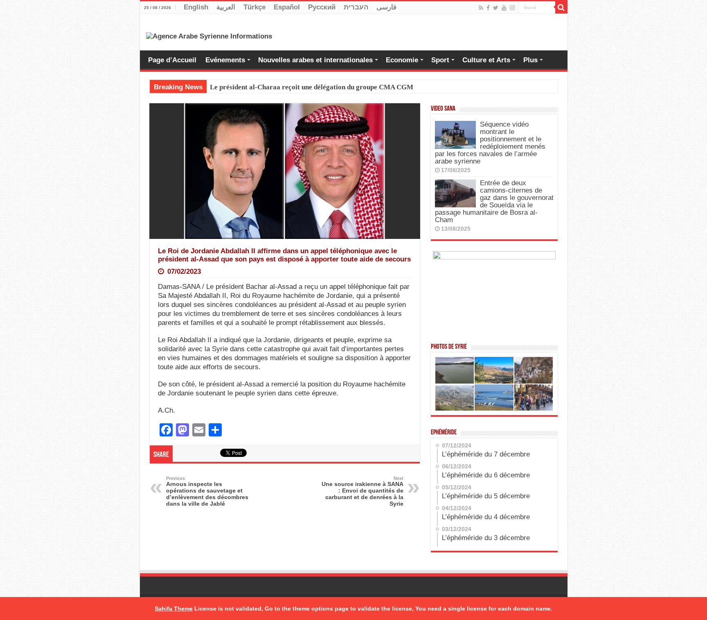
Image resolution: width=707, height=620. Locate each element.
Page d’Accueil (172, 60)
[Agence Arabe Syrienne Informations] (209, 36)
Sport (440, 60)
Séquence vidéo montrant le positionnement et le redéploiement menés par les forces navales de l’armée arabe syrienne (490, 142)
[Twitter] (495, 8)
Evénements (225, 60)
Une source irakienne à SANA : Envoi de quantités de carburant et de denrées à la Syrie (362, 491)
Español (287, 7)
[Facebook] (488, 8)
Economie (402, 60)
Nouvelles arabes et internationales (315, 60)
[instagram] (512, 8)
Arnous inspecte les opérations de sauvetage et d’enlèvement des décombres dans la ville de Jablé (207, 491)
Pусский (321, 7)
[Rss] (481, 8)
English (196, 7)
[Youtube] (504, 8)
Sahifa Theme (174, 608)
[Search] (561, 7)
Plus (530, 60)
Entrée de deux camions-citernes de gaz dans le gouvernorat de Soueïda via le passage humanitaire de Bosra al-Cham (494, 201)
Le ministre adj (233, 87)
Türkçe (254, 7)
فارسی (386, 7)
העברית (356, 7)
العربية (225, 7)
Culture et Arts (486, 60)
